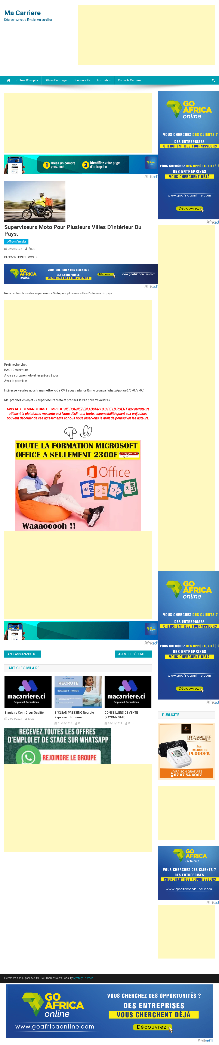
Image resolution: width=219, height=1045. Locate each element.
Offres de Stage (56, 80)
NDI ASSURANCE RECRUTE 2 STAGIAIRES (25, 654)
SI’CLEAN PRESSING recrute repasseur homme (74, 715)
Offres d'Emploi (16, 241)
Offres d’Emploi (27, 80)
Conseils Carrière (129, 80)
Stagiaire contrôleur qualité (24, 712)
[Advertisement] (146, 35)
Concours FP (82, 80)
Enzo (31, 248)
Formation (104, 80)
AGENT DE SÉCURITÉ (132, 654)
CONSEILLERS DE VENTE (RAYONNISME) (121, 715)
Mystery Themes (83, 978)
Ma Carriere (22, 13)
